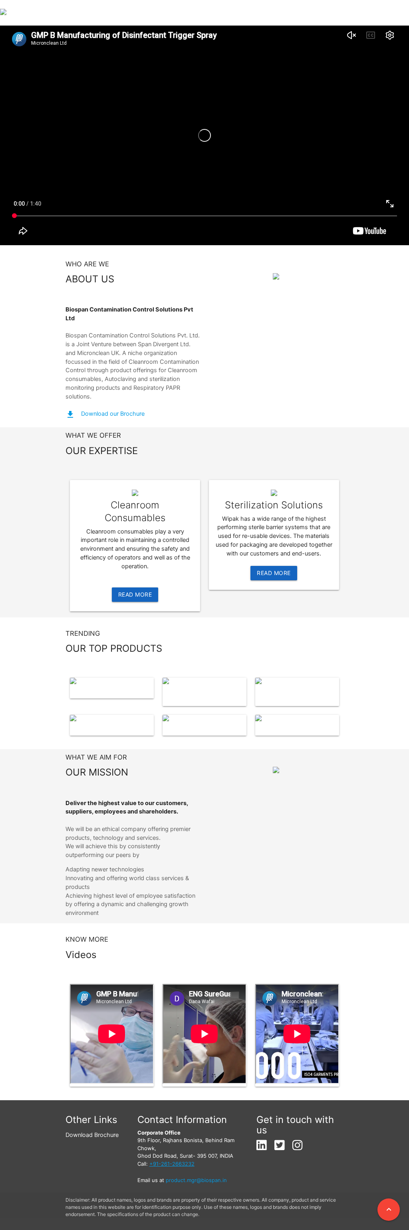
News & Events (309, 12)
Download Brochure (92, 1135)
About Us (264, 12)
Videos (350, 12)
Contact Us (387, 12)
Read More (135, 594)
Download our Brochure (113, 413)
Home (179, 12)
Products (219, 13)
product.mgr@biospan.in (196, 1180)
